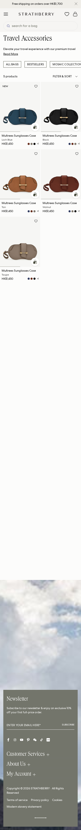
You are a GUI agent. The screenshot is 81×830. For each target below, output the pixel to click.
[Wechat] (35, 740)
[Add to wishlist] (36, 87)
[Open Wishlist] (67, 14)
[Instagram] (15, 740)
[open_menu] (6, 14)
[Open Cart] (75, 14)
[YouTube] (21, 740)
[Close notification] (76, 3)
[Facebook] (8, 740)
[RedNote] (48, 740)
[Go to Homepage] (36, 14)
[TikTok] (41, 740)
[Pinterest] (28, 740)
